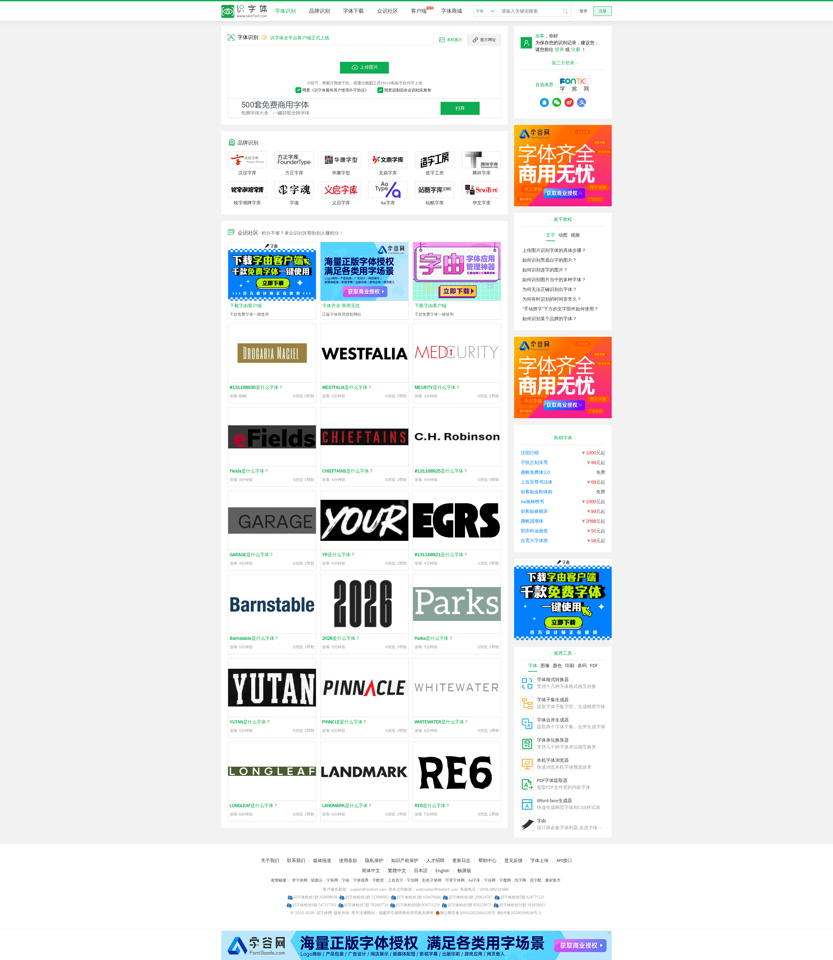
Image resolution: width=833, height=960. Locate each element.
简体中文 (371, 870)
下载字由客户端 (246, 306)
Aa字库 (474, 880)
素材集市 (553, 880)
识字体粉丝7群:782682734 (366, 905)
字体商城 (451, 11)
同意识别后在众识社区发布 (407, 90)
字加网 (412, 880)
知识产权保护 (404, 860)
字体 (480, 11)
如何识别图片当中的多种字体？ (554, 279)
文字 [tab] (550, 235)
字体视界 (361, 880)
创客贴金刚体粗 (537, 492)
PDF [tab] (594, 665)
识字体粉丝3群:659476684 (419, 897)
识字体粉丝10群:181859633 (522, 905)
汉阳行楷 (530, 453)
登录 (583, 11)
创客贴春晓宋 (534, 511)
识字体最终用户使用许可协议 (339, 90)
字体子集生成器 (553, 700)
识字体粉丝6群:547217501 (314, 905)
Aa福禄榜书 (532, 501)
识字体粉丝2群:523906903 (367, 897)
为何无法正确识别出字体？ (549, 289)
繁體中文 (397, 870)
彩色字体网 (432, 880)
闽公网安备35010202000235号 (467, 912)
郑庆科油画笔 (534, 531)
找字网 (520, 880)
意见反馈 (513, 860)
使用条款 (348, 860)
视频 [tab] (575, 235)
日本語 (421, 870)
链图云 (317, 880)
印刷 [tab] (569, 665)
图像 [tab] (545, 665)
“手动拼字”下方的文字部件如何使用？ (560, 309)
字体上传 (539, 860)
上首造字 (395, 880)
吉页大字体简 (534, 540)
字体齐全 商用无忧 (341, 306)
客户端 (419, 11)
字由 (541, 821)
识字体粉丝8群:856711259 (418, 905)
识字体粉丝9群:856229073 (469, 905)
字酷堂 (378, 880)
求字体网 (299, 880)
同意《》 (335, 90)
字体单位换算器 (553, 740)
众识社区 (387, 11)
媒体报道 (322, 860)
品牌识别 (319, 11)
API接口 (564, 860)
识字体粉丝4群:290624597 (470, 897)
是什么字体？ (256, 387)
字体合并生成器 (553, 720)
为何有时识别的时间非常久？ (551, 299)
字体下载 (353, 11)
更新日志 (461, 860)
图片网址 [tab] (488, 39)
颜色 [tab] (557, 665)
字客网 (332, 880)
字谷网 (490, 880)
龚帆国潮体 (532, 521)
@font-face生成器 (554, 800)
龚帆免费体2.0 (535, 472)
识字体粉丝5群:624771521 (522, 897)
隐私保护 (374, 860)
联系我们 (296, 860)
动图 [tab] (562, 235)
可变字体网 (455, 880)
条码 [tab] (582, 665)
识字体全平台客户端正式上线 (299, 38)
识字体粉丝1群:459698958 (315, 897)
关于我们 (270, 860)
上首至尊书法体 (537, 482)
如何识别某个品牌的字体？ (549, 319)
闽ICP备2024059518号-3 (519, 912)
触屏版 (464, 870)
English (442, 870)
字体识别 (285, 11)
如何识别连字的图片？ (545, 270)
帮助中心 (487, 860)
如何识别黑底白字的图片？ (549, 260)
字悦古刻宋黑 (534, 462)
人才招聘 (435, 860)
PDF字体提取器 (552, 780)
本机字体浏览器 (553, 760)
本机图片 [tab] (454, 39)
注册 (603, 11)
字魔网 (505, 880)
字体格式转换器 (553, 679)
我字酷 (535, 880)
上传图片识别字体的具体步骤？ (554, 250)
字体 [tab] (532, 665)
